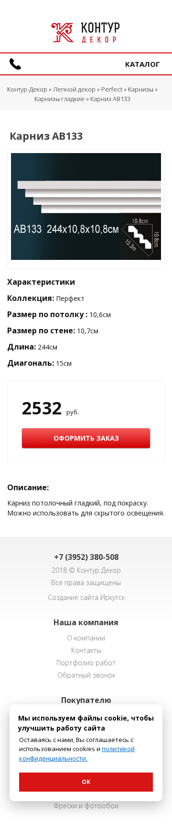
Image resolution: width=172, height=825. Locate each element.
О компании (86, 637)
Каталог (142, 64)
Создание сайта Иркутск (86, 597)
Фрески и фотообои (86, 805)
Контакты (86, 650)
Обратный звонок (86, 675)
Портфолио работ (86, 662)
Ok (86, 782)
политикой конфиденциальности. (77, 753)
